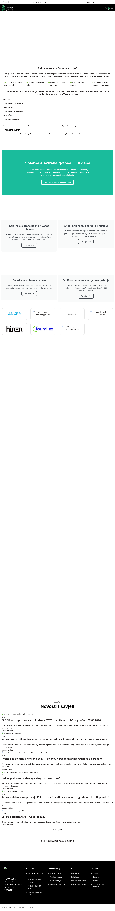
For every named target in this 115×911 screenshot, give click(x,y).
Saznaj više (57, 376)
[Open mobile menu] (112, 8)
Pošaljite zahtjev (12, 130)
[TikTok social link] (8, 2)
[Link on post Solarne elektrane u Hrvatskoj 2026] (57, 769)
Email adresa (8, 107)
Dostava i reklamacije (78, 881)
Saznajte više (29, 245)
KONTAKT (90, 2)
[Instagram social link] (5, 2)
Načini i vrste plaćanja (78, 884)
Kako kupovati (76, 877)
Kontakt (96, 881)
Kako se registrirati (77, 873)
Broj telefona (7, 115)
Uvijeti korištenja (55, 873)
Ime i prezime (8, 99)
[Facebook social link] (3, 2)
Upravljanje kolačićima (57, 884)
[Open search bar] (106, 8)
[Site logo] (7, 8)
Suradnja (96, 877)
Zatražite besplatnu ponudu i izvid (57, 182)
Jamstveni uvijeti (55, 881)
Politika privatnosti (56, 877)
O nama (95, 873)
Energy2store (12, 907)
